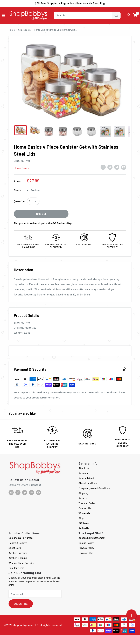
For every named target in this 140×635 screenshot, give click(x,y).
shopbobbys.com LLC (26, 624)
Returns (83, 498)
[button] (135, 15)
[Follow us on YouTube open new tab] (38, 492)
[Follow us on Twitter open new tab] (24, 492)
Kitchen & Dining (18, 557)
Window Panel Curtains (21, 563)
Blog (81, 518)
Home (12, 30)
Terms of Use (86, 552)
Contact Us (85, 508)
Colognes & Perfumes (20, 537)
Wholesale (84, 513)
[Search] (116, 15)
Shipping (83, 493)
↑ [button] (131, 615)
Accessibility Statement (92, 537)
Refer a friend (86, 478)
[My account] (128, 15)
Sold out (41, 213)
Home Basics (21, 168)
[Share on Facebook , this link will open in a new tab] (103, 167)
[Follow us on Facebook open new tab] (17, 492)
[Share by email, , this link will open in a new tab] (123, 167)
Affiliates (84, 523)
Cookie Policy (86, 542)
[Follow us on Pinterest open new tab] (31, 492)
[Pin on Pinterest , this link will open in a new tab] (110, 167)
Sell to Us (84, 528)
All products (24, 30)
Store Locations (88, 483)
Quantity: (19, 201)
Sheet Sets (15, 547)
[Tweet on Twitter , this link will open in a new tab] (116, 167)
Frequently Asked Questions (94, 488)
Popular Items (16, 567)
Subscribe (21, 603)
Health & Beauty (18, 542)
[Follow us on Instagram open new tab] (11, 492)
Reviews (83, 473)
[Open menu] (3, 15)
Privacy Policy (86, 547)
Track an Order (87, 503)
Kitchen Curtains (18, 552)
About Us (84, 467)
